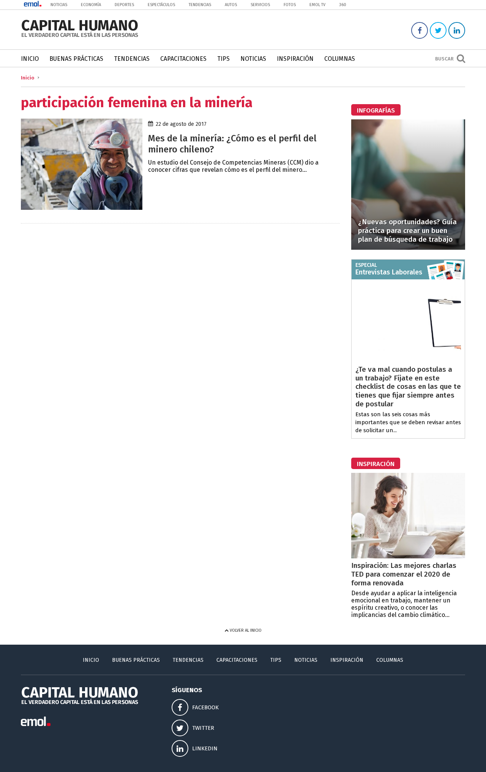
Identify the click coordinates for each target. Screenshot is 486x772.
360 (342, 4)
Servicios (260, 4)
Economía (91, 4)
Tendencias (200, 4)
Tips (223, 58)
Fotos (290, 4)
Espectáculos (161, 4)
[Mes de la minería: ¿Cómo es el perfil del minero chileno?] (81, 207)
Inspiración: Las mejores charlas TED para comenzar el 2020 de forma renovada (403, 574)
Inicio (30, 58)
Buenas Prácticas (76, 58)
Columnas (339, 58)
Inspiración (295, 58)
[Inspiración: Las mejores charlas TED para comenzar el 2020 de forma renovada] (408, 556)
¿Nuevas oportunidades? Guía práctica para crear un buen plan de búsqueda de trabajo (407, 230)
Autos (231, 4)
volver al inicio (245, 630)
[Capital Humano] (80, 36)
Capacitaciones (183, 58)
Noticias (58, 4)
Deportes (124, 4)
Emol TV (317, 4)
